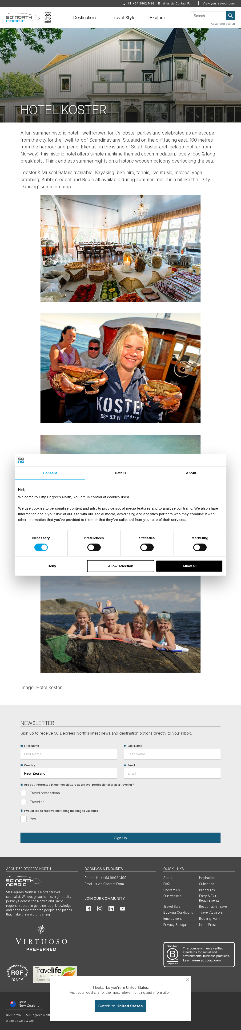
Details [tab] (120, 473)
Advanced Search (223, 23)
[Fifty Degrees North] (23, 18)
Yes (33, 819)
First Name (31, 746)
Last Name (135, 746)
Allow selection (120, 566)
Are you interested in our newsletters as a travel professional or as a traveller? (79, 785)
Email (131, 765)
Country (29, 765)
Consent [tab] (50, 473)
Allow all (189, 566)
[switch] (94, 547)
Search (230, 15)
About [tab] (191, 473)
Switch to (120, 1006)
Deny (52, 566)
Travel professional (45, 793)
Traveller (37, 802)
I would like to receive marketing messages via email (61, 811)
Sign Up (120, 838)
